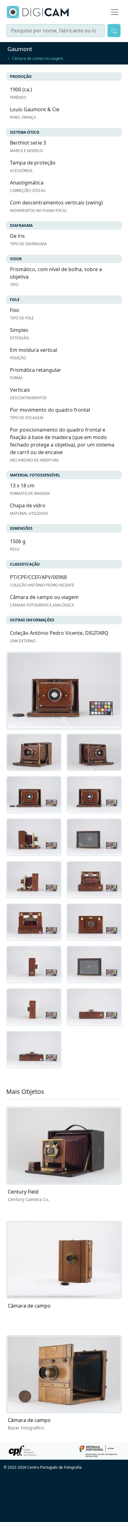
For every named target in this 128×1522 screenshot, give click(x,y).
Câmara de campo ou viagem (37, 58)
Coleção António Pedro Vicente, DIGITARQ (59, 632)
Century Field (23, 1191)
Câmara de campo (29, 1305)
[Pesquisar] (114, 30)
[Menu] (114, 12)
